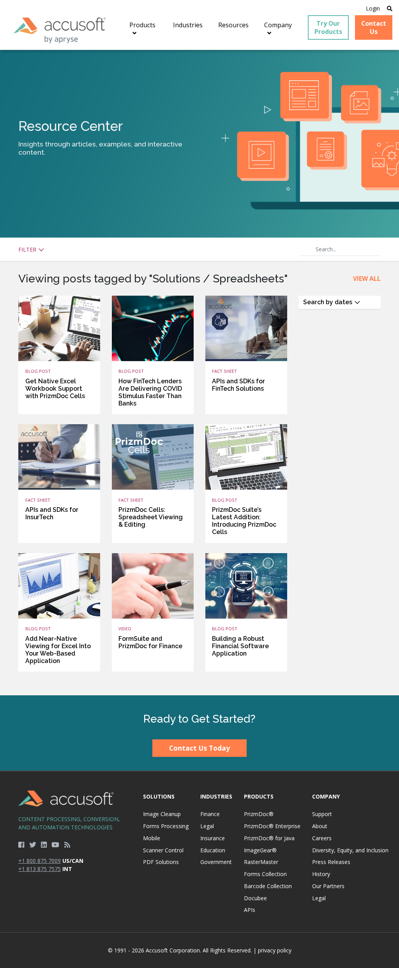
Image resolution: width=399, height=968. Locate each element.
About (319, 826)
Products (259, 796)
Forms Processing (166, 826)
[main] (199, 372)
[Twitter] (32, 844)
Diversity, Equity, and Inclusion (350, 850)
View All (367, 278)
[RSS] (67, 844)
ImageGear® (260, 850)
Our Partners (328, 886)
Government (216, 862)
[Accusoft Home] (60, 30)
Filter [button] (28, 249)
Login (373, 8)
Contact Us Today (199, 748)
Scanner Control (163, 850)
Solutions (159, 796)
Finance (210, 814)
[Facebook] (21, 844)
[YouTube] (55, 844)
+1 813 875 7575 (39, 869)
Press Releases (331, 862)
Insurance (212, 838)
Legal (207, 826)
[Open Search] (389, 8)
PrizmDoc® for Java (269, 838)
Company (326, 796)
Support (322, 814)
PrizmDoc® (259, 814)
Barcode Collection (268, 886)
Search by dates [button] (328, 302)
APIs (249, 909)
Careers (322, 838)
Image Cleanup (162, 814)
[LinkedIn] (44, 844)
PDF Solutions (161, 862)
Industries (216, 796)
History (321, 874)
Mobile (151, 838)
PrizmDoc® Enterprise (272, 826)
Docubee (255, 898)
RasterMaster (261, 862)
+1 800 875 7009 (39, 860)
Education (212, 850)
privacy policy (274, 950)
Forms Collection (265, 874)
